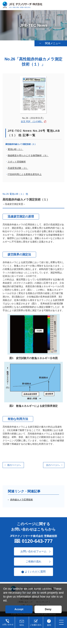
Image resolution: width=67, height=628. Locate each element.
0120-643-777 (37, 541)
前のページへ (14, 465)
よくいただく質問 (35, 571)
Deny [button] (48, 609)
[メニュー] (61, 622)
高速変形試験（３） (18, 168)
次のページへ (53, 465)
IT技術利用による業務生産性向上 (25, 174)
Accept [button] (18, 609)
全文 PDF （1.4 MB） (32, 121)
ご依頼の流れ (33, 561)
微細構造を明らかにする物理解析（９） (28, 155)
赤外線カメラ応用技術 (21, 499)
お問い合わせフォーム (33, 551)
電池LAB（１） (15, 149)
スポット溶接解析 (17, 161)
